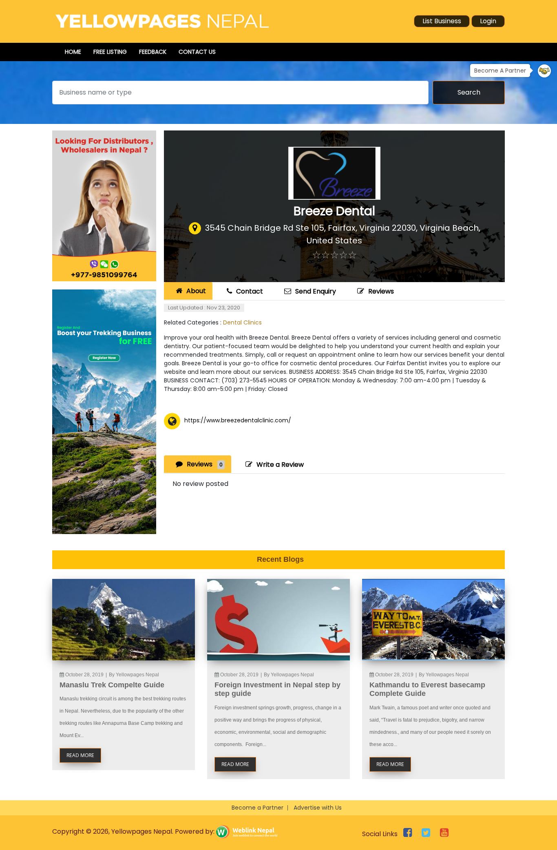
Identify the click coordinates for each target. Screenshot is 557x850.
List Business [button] (441, 21)
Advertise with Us (318, 808)
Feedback (152, 52)
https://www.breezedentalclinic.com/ (237, 420)
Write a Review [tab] (280, 464)
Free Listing (110, 52)
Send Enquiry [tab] (315, 291)
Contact (249, 291)
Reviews (381, 291)
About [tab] (196, 291)
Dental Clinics (242, 322)
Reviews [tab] (205, 464)
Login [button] (488, 21)
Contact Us (197, 52)
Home (73, 52)
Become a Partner (257, 808)
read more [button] (80, 755)
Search (469, 92)
